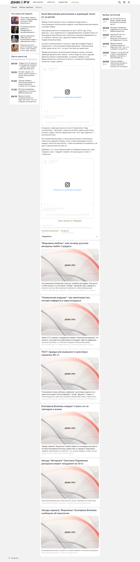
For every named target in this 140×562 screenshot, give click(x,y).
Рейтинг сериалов (26, 7)
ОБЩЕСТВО (63, 2)
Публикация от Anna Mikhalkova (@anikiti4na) (60, 122)
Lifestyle (51, 2)
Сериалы (75, 2)
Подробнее (47, 236)
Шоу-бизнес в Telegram (70, 221)
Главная (14, 7)
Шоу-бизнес (38, 2)
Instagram (65, 231)
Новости (38, 7)
